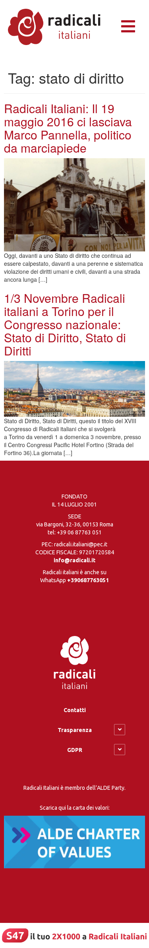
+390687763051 (88, 580)
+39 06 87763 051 (79, 532)
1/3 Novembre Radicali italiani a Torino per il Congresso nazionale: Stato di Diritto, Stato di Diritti (65, 324)
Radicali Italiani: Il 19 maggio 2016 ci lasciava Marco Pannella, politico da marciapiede (68, 128)
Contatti (75, 710)
